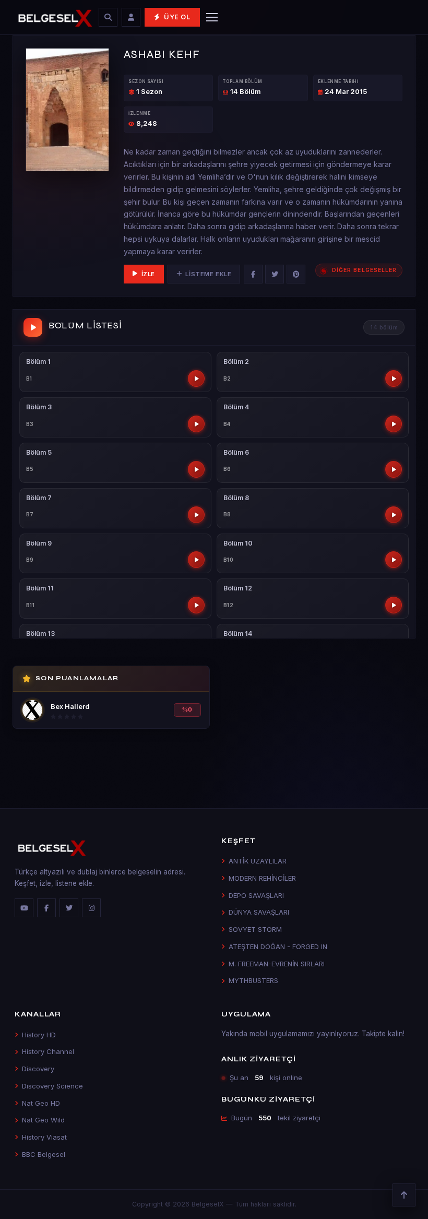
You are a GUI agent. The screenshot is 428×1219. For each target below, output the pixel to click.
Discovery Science (52, 1086)
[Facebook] (253, 274)
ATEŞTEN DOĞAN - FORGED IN (278, 946)
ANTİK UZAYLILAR (258, 861)
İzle (148, 274)
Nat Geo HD (41, 1103)
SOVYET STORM (255, 929)
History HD (39, 1035)
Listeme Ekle (208, 274)
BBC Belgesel (43, 1154)
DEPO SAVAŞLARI (256, 895)
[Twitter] (274, 274)
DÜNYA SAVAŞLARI (259, 912)
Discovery (38, 1068)
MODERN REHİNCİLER (262, 878)
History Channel (48, 1051)
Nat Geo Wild (43, 1120)
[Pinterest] (296, 274)
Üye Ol (177, 17)
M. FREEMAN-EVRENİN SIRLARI (277, 964)
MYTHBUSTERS (253, 980)
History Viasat (44, 1137)
